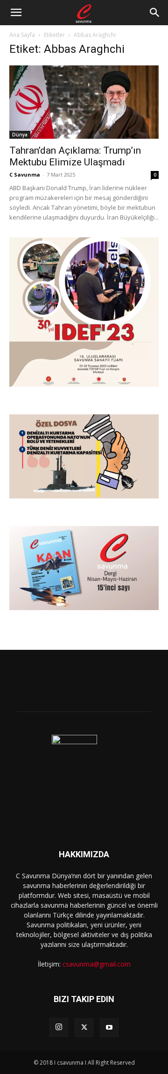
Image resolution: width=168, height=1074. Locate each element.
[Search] (155, 12)
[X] (84, 1027)
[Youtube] (109, 1027)
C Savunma (24, 174)
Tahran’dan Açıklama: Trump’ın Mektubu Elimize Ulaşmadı (75, 156)
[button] (16, 12)
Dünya (20, 134)
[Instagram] (58, 1027)
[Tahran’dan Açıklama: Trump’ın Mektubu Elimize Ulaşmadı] (84, 102)
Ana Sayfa (22, 35)
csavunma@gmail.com (97, 964)
